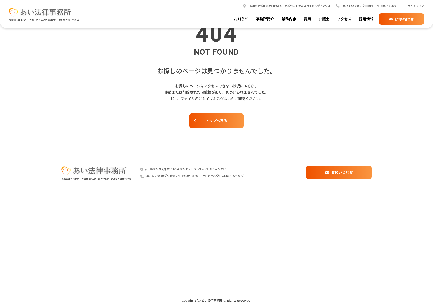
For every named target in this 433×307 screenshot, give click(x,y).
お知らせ (241, 19)
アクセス (344, 19)
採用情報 (366, 19)
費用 (307, 19)
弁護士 (324, 19)
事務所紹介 (265, 19)
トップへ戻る (216, 120)
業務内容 (289, 19)
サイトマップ (416, 5)
